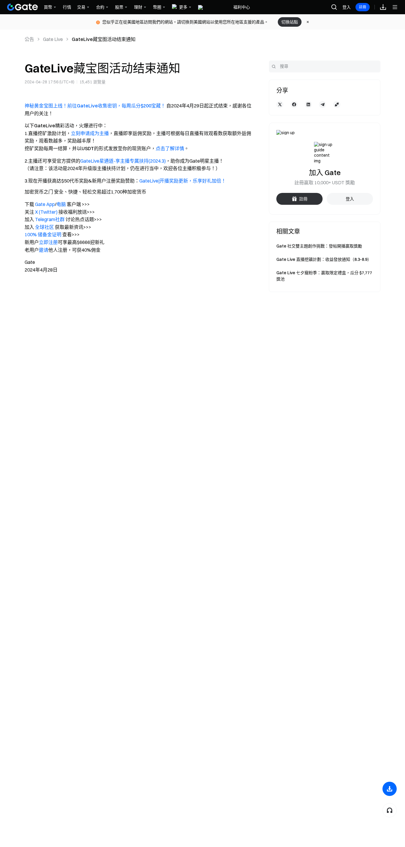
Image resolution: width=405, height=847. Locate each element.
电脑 (61, 204)
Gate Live (53, 39)
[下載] (389, 789)
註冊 (362, 7)
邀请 (43, 250)
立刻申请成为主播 (90, 133)
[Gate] (22, 7)
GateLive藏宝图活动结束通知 (103, 39)
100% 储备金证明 (43, 234)
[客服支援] (389, 810)
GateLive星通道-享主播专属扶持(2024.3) (123, 161)
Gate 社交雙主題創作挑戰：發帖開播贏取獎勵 (319, 246)
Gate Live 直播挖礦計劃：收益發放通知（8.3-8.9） (323, 259)
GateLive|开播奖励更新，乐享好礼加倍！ (182, 181)
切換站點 (289, 22)
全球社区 (44, 227)
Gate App (45, 204)
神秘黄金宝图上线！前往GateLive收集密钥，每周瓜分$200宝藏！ (95, 106)
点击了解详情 (170, 148)
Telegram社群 (50, 219)
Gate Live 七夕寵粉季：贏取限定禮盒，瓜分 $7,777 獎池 (324, 276)
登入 (346, 7)
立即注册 (48, 242)
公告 (29, 39)
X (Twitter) (46, 212)
